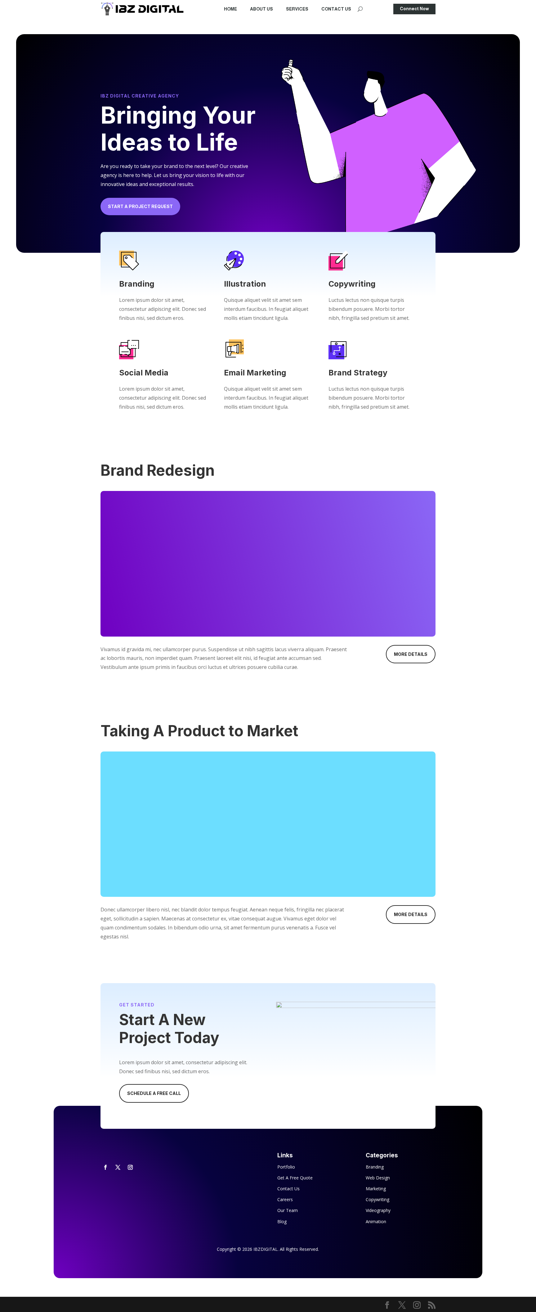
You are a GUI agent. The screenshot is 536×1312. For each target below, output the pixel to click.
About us (261, 9)
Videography (378, 1210)
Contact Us (288, 1189)
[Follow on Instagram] (130, 1167)
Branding (375, 1167)
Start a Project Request (140, 206)
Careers (285, 1199)
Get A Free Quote (295, 1178)
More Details (410, 654)
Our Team (287, 1210)
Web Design (378, 1178)
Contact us (336, 9)
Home (230, 9)
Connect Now (414, 8)
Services (297, 9)
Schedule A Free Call (154, 1093)
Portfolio (286, 1167)
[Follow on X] (118, 1167)
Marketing (376, 1189)
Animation (376, 1221)
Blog (282, 1221)
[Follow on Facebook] (105, 1167)
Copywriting (377, 1199)
